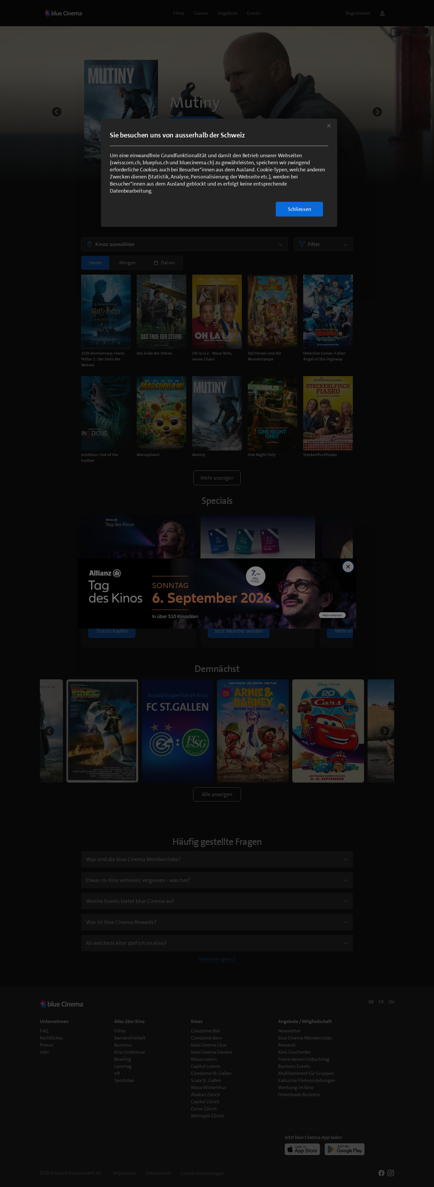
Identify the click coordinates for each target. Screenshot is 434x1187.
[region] (219, 173)
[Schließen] (328, 125)
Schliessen (299, 209)
